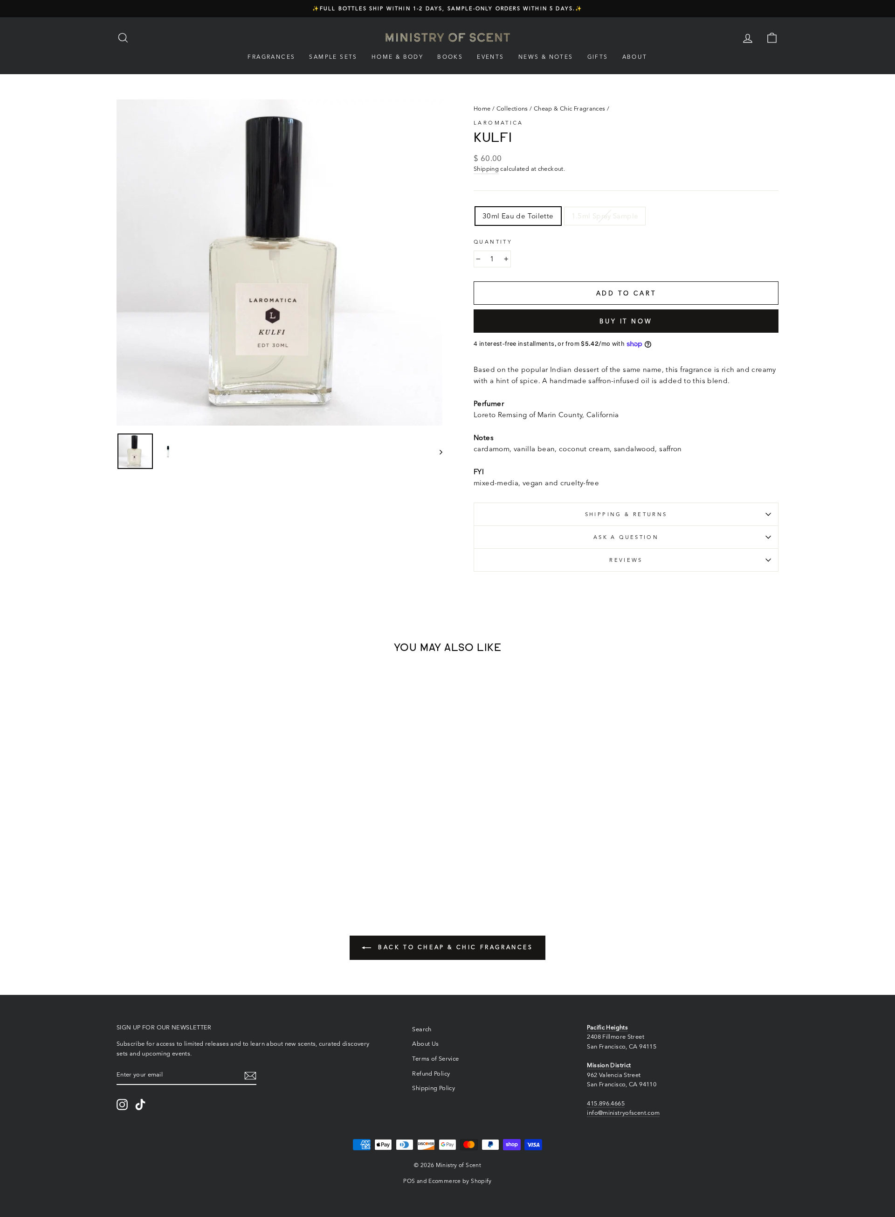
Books (450, 56)
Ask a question (626, 537)
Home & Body (397, 56)
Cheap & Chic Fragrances (570, 108)
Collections (512, 108)
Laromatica (498, 122)
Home (482, 108)
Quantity (493, 241)
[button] (154, 855)
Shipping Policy (433, 1087)
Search (421, 1029)
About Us (425, 1043)
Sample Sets (333, 56)
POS (409, 1180)
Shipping (486, 168)
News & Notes (545, 56)
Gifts (597, 56)
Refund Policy (431, 1073)
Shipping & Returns (626, 514)
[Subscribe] (250, 1075)
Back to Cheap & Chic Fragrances (454, 947)
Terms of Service (435, 1058)
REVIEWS (626, 560)
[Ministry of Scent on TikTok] (140, 1104)
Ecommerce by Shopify (460, 1180)
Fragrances (271, 56)
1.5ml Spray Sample (605, 215)
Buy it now (626, 321)
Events (490, 56)
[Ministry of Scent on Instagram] (122, 1104)
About (634, 56)
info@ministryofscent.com (623, 1112)
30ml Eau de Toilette (518, 215)
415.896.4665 (606, 1103)
